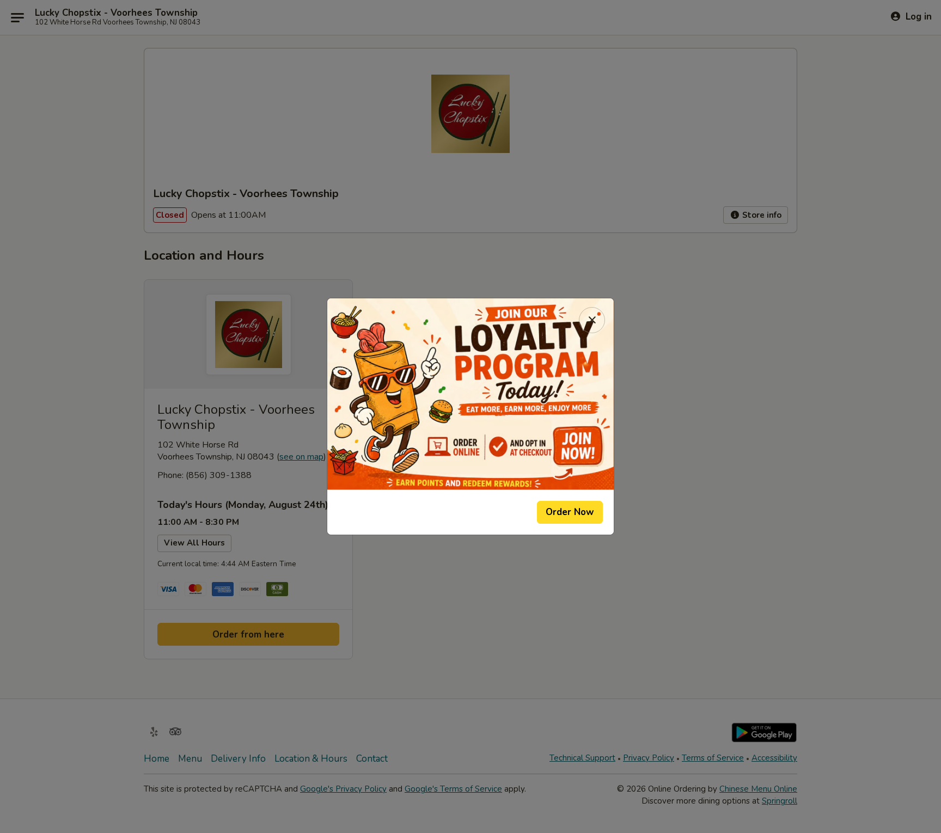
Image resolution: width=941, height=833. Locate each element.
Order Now (570, 512)
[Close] (592, 320)
